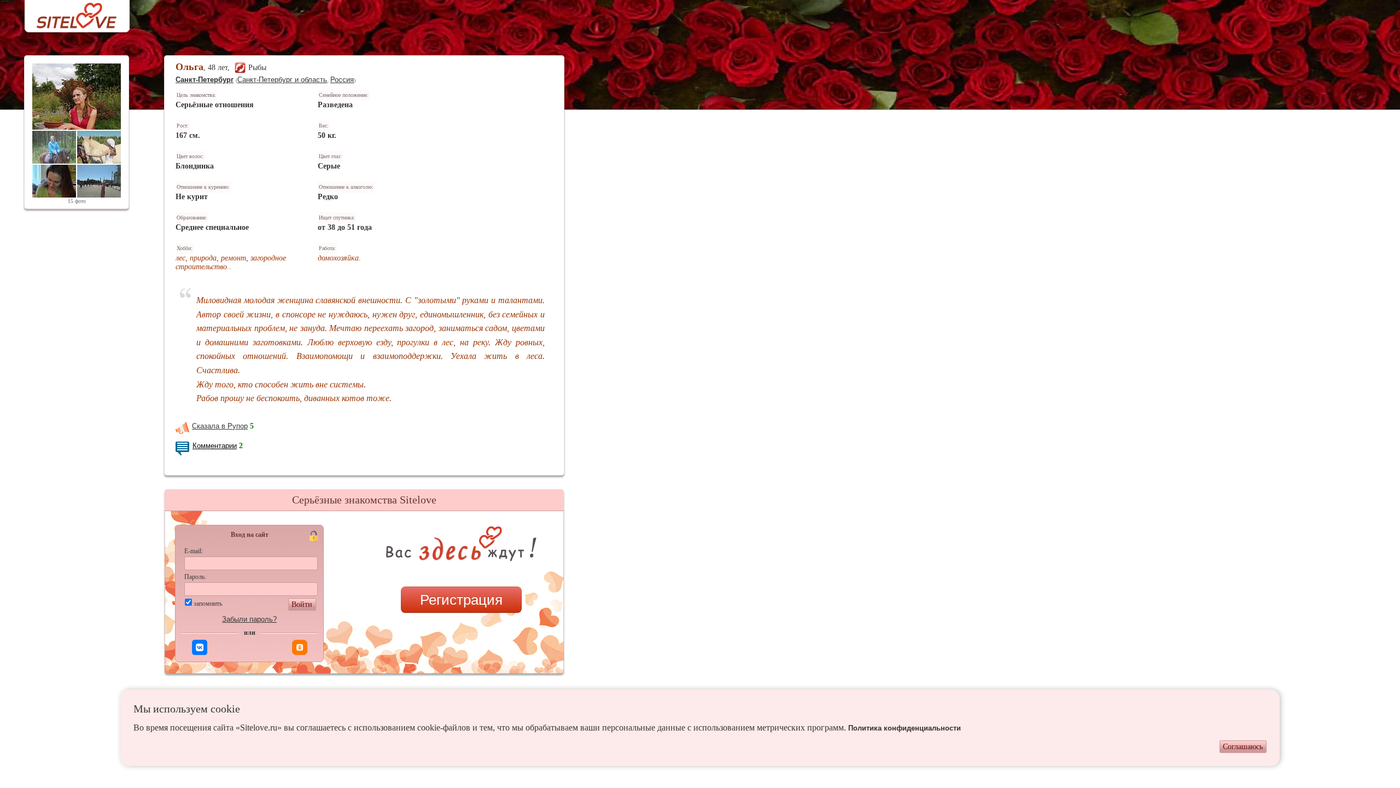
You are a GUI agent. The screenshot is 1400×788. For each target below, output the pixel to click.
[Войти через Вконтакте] (199, 647)
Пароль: (195, 577)
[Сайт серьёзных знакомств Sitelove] (68, 13)
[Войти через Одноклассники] (299, 647)
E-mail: (193, 551)
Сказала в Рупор (220, 426)
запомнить (208, 603)
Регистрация (461, 600)
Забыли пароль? (249, 619)
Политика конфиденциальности (904, 728)
